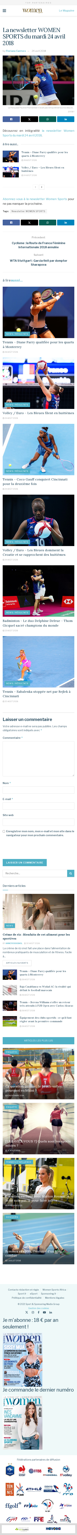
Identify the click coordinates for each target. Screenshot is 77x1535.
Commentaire (13, 737)
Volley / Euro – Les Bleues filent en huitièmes (38, 413)
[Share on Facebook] (11, 119)
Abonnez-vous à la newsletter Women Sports (35, 199)
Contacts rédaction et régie (23, 1289)
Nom (7, 783)
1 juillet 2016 (14, 1260)
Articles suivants (19, 962)
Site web (8, 815)
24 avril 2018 (39, 50)
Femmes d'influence (18, 1162)
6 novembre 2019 (15, 1095)
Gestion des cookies (38, 1308)
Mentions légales (54, 1297)
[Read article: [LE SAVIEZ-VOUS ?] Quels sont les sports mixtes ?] (38, 1128)
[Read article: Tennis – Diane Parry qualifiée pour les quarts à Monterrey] (11, 156)
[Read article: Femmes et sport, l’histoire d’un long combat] (38, 1238)
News (9, 925)
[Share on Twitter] (29, 119)
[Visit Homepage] (32, 10)
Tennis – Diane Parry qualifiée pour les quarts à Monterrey (44, 154)
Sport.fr (22, 1293)
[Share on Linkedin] (65, 119)
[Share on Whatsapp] (47, 119)
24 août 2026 (30, 175)
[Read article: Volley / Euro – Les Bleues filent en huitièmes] (11, 171)
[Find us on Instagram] (33, 1312)
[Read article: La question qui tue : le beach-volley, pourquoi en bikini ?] (38, 1073)
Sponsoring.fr (48, 1293)
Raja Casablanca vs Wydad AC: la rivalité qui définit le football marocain (45, 988)
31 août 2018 (13, 1150)
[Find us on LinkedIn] (50, 1312)
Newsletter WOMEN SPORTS (28, 211)
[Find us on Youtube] (44, 1312)
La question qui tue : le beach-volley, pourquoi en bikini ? (33, 1088)
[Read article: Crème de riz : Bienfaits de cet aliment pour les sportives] (38, 912)
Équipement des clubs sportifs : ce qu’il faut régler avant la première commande (46, 1019)
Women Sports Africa (54, 1289)
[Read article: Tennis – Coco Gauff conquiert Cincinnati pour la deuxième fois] (38, 449)
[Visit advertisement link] (38, 1529)
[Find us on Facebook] (38, 1312)
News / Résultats (17, 334)
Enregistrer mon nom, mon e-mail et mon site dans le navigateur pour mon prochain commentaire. (40, 833)
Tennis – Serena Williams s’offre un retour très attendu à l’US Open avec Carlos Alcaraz (46, 1004)
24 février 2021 (14, 1205)
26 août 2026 (30, 160)
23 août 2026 (11, 630)
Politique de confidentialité (27, 1297)
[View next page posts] (41, 187)
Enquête (11, 1052)
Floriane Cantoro (16, 50)
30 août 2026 (33, 943)
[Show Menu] (4, 10)
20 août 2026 (11, 701)
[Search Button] (70, 873)
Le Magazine (66, 10)
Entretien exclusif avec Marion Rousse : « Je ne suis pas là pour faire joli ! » (37, 1198)
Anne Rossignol (14, 943)
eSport (33, 1293)
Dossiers (12, 1217)
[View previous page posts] (35, 187)
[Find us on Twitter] (26, 1312)
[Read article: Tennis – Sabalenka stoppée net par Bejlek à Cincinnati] (38, 662)
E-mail (8, 799)
